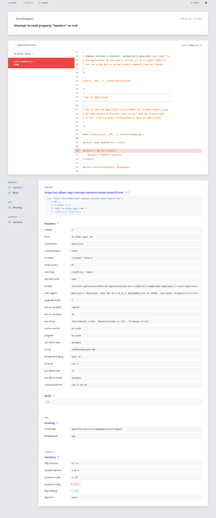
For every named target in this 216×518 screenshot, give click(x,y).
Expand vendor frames (26, 45)
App (10, 202)
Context (12, 217)
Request (12, 182)
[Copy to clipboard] (198, 198)
